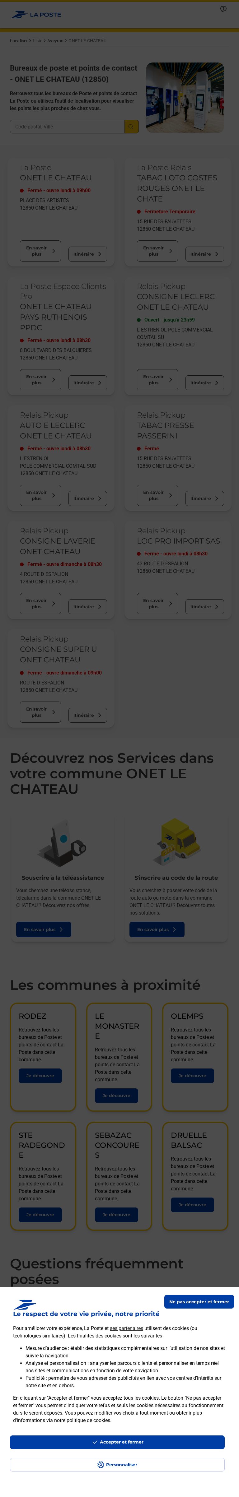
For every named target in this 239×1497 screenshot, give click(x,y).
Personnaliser (121, 1464)
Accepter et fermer (121, 1442)
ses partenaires (126, 1328)
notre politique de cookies (82, 1420)
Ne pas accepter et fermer (199, 1302)
